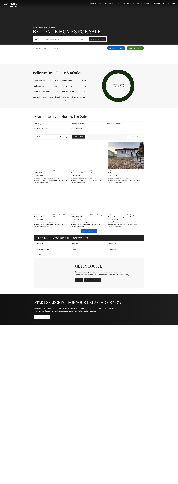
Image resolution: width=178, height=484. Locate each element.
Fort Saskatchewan (43, 249)
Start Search (42, 317)
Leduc (74, 249)
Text (87, 280)
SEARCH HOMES (94, 4)
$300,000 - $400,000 (114, 124)
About (139, 4)
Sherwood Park (114, 249)
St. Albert (39, 255)
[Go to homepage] (12, 5)
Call (79, 280)
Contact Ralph (89, 231)
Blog (133, 4)
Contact (147, 4)
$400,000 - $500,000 (41, 128)
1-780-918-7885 (169, 4)
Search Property (116, 48)
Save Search (78, 137)
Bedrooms (40, 137)
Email (96, 280)
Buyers (119, 4)
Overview (37, 48)
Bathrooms (52, 137)
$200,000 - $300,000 (77, 124)
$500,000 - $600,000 (77, 128)
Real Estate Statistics (52, 48)
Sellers (126, 4)
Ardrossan (39, 243)
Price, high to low (134, 137)
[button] (118, 86)
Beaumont (75, 243)
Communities (108, 4)
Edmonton (112, 243)
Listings (66, 48)
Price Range (63, 137)
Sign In (157, 4)
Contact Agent (135, 48)
